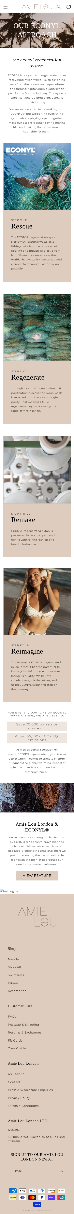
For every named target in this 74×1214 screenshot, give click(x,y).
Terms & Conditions (23, 1106)
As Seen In (16, 1074)
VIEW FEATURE (37, 876)
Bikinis (13, 983)
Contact (14, 1082)
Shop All (14, 967)
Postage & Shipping (23, 1024)
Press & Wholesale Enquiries (30, 1090)
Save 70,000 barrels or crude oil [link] (37, 726)
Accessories (17, 991)
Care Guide (17, 1048)
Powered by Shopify (45, 1210)
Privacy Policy (19, 1098)
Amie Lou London (33, 1210)
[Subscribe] (61, 1171)
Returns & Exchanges (25, 1032)
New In (13, 959)
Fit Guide (15, 1040)
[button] (5, 6)
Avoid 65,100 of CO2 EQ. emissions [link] (37, 738)
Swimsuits (16, 975)
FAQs (12, 1016)
